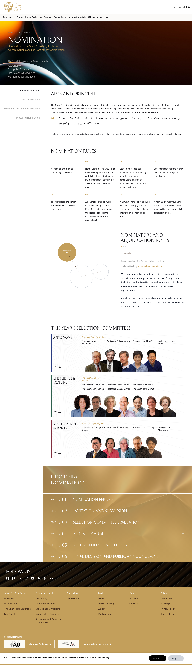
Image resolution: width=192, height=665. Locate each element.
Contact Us (166, 598)
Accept (155, 658)
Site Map (165, 603)
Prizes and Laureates (45, 593)
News (101, 598)
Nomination (72, 593)
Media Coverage (106, 603)
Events (133, 593)
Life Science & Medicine (48, 608)
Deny (173, 658)
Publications (104, 613)
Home (11, 32)
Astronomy (41, 598)
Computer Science (45, 603)
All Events (134, 598)
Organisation (11, 603)
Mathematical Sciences (47, 613)
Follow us (18, 571)
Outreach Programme (13, 637)
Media (101, 593)
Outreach (134, 603)
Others (164, 593)
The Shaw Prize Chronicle (17, 608)
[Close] (187, 658)
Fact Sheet (9, 613)
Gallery (101, 608)
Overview (9, 598)
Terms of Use (168, 613)
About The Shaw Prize (14, 593)
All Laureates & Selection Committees (49, 621)
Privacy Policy (168, 608)
